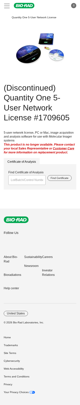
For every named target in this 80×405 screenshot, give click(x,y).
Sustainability (33, 257)
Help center (11, 288)
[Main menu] (7, 5)
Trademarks (11, 345)
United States (16, 313)
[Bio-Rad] (16, 219)
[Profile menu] (61, 5)
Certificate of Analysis (21, 161)
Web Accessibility (14, 368)
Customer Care (63, 148)
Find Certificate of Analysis (26, 172)
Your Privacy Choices (16, 392)
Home (7, 337)
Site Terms (10, 353)
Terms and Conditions (16, 376)
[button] (6, 17)
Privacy (8, 384)
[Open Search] (53, 5)
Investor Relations (48, 272)
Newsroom (31, 265)
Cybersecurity (12, 360)
